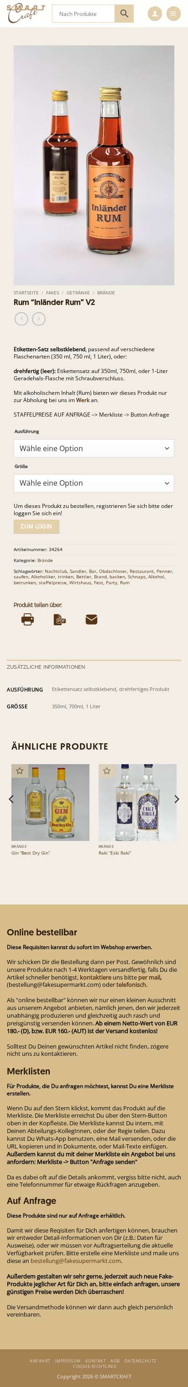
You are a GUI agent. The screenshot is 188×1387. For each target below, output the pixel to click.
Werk (82, 400)
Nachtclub (56, 571)
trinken (65, 576)
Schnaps (137, 576)
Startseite (26, 292)
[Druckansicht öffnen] (27, 620)
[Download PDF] (59, 620)
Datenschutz (141, 1361)
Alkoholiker (43, 576)
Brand (100, 576)
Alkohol (156, 576)
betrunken (25, 582)
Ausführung (27, 431)
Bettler (83, 576)
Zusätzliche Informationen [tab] (46, 667)
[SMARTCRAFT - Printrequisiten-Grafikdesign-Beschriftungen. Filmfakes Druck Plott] (26, 13)
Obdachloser (113, 571)
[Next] (176, 817)
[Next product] (21, 319)
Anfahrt (40, 1361)
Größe (21, 466)
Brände (106, 292)
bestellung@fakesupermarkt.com (76, 1261)
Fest (98, 582)
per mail (149, 977)
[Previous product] (39, 319)
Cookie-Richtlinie (94, 1366)
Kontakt (95, 1361)
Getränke (78, 292)
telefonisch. (131, 984)
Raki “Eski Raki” (115, 853)
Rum (125, 582)
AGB (115, 1361)
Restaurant (142, 571)
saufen (21, 576)
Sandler (78, 571)
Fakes (52, 292)
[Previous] (11, 817)
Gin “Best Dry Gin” (30, 853)
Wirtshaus (80, 582)
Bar (92, 571)
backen (117, 576)
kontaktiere (95, 977)
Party (111, 582)
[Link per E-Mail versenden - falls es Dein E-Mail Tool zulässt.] (91, 620)
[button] (155, 13)
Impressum (68, 1361)
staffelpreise (53, 582)
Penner (164, 571)
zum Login (36, 526)
